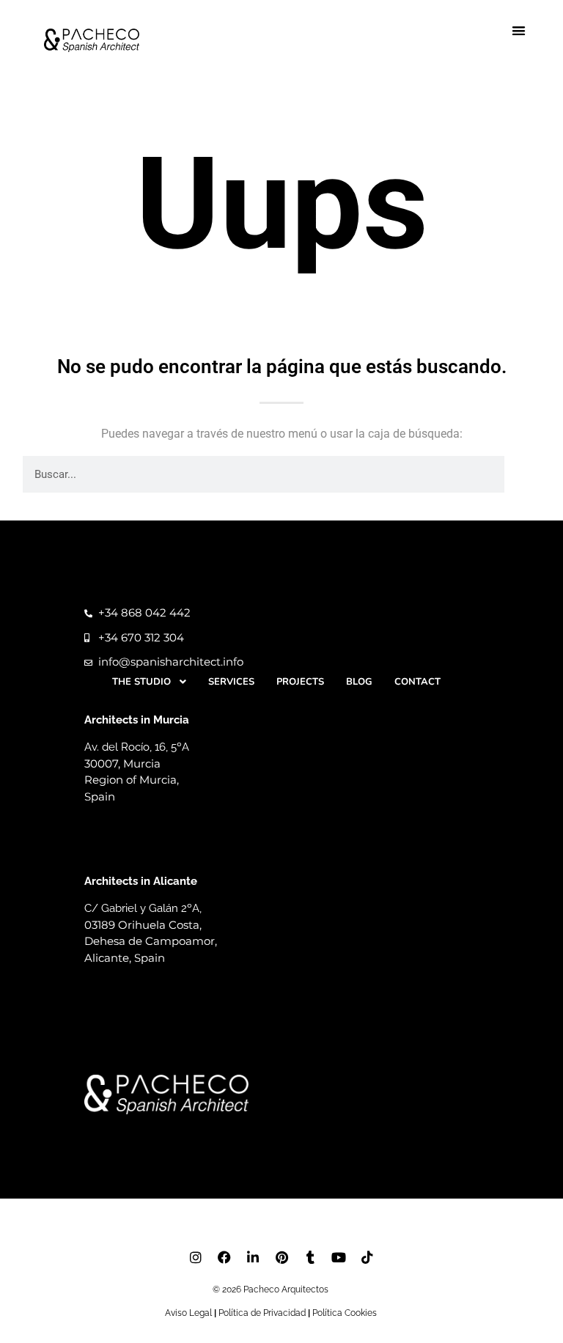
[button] (519, 31)
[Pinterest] (281, 1257)
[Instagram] (196, 1257)
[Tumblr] (310, 1257)
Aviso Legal (188, 1313)
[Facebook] (224, 1257)
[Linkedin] (253, 1257)
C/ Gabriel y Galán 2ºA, (144, 908)
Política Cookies (344, 1313)
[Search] (522, 474)
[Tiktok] (367, 1257)
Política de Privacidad (262, 1313)
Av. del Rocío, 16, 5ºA (138, 747)
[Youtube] (338, 1257)
